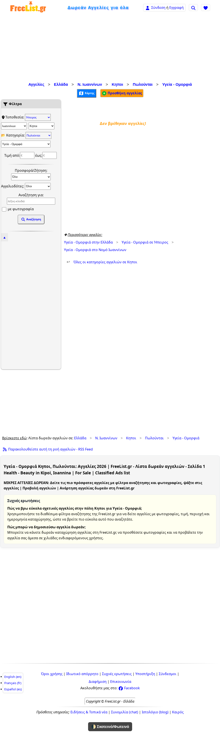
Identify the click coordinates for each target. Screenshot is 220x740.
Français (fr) (12, 683)
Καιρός (178, 712)
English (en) (12, 677)
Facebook (131, 688)
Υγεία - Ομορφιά (177, 84)
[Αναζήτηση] (193, 7)
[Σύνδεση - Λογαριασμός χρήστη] (147, 7)
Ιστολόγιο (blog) (155, 712)
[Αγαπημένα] (205, 7)
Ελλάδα (61, 84)
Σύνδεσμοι (167, 673)
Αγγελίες (36, 84)
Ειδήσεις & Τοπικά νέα (88, 712)
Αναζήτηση (33, 219)
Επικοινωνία (120, 681)
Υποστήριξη (145, 673)
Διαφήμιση (98, 681)
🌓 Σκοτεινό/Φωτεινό (110, 727)
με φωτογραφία (20, 209)
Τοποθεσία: (15, 117)
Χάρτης (89, 93)
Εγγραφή (176, 7)
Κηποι (117, 84)
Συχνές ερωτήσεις (117, 673)
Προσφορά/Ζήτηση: (31, 170)
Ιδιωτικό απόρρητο (82, 673)
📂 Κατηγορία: (13, 135)
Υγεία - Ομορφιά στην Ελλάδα (88, 242)
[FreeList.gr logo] (28, 7)
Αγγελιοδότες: (13, 186)
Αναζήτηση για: (31, 195)
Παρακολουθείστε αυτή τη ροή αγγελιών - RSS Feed (50, 449)
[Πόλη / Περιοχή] (41, 126)
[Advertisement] (110, 48)
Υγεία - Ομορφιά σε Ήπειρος (145, 242)
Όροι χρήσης (52, 673)
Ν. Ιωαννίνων (90, 84)
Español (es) (13, 689)
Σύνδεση (158, 7)
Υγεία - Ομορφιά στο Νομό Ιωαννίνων (95, 249)
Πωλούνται (143, 84)
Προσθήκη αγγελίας (124, 93)
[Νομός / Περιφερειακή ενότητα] (14, 126)
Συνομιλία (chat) (124, 712)
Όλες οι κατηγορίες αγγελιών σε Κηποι (102, 262)
